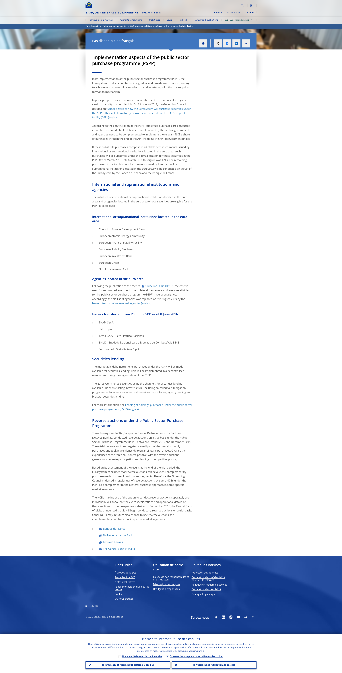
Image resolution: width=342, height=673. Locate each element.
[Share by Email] (246, 43)
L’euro (169, 20)
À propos (218, 13)
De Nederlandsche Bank (118, 535)
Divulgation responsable (166, 589)
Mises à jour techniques (166, 584)
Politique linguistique (203, 594)
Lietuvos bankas (113, 542)
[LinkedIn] (223, 617)
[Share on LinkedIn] (236, 43)
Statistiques (154, 20)
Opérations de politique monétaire (146, 26)
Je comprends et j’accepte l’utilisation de (128, 665)
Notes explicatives (125, 582)
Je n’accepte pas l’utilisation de (214, 665)
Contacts (120, 594)
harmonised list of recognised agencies (116, 303)
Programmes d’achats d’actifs (179, 26)
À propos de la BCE (125, 573)
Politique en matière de (209, 585)
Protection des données (205, 573)
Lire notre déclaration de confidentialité (142, 656)
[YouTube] (238, 617)
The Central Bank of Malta (119, 549)
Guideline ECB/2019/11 (159, 286)
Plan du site (93, 606)
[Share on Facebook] (227, 43)
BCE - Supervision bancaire (237, 20)
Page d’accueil (92, 26)
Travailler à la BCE (125, 577)
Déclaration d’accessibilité (206, 589)
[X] (216, 617)
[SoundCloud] (246, 617)
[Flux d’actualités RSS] (253, 617)
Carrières (250, 13)
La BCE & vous (233, 13)
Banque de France (114, 529)
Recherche (184, 20)
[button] (247, 5)
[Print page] (203, 43)
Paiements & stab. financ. (131, 20)
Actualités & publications (206, 20)
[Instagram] (231, 617)
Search (242, 5)
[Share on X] (218, 43)
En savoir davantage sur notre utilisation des (196, 656)
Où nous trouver (124, 599)
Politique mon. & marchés (101, 20)
